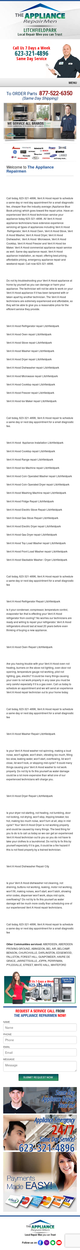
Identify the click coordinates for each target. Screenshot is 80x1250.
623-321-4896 (31, 53)
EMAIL (6, 1046)
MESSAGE (9, 1059)
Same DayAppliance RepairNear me (58, 1098)
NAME (6, 1021)
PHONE (7, 1034)
